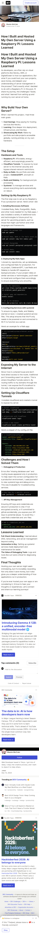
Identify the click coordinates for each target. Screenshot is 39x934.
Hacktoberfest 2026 (9, 873)
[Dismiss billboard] (36, 918)
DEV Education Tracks (15, 904)
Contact (27, 910)
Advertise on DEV (10, 907)
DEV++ (25, 901)
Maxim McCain (12, 24)
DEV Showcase (12, 910)
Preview (19, 677)
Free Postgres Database (13, 913)
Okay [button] (6, 930)
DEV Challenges (15, 901)
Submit (8, 677)
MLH (32, 913)
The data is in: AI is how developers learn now (17, 712)
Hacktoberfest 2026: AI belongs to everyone (15, 861)
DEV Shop (26, 913)
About (21, 910)
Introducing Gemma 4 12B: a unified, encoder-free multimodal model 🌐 (19, 626)
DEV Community (19, 780)
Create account (31, 3)
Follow (19, 757)
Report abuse (26, 683)
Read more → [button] (8, 655)
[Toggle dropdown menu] (36, 595)
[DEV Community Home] (8, 3)
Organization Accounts (25, 907)
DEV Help (27, 904)
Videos (31, 901)
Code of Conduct (13, 683)
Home (6, 901)
